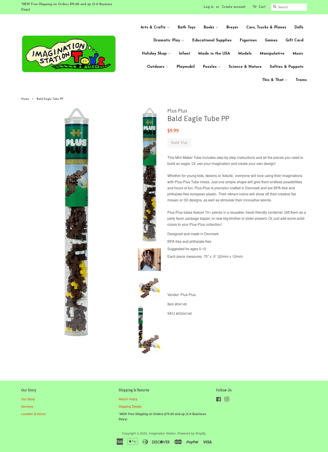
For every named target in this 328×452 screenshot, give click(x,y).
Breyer (232, 27)
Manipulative (272, 53)
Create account (233, 7)
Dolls (298, 27)
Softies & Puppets (286, 67)
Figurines (248, 40)
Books (209, 27)
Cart (262, 7)
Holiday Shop (155, 53)
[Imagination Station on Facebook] (218, 400)
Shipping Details (130, 406)
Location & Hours (33, 413)
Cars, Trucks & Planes (266, 27)
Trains (301, 80)
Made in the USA (214, 53)
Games (271, 40)
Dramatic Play (167, 40)
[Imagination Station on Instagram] (226, 400)
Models (245, 53)
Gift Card (294, 40)
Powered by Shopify (192, 433)
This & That (273, 80)
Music (298, 53)
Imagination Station (162, 433)
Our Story (28, 399)
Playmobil (185, 67)
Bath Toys (186, 27)
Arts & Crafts (154, 27)
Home (25, 99)
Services (27, 406)
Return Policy (128, 399)
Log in (209, 7)
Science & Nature (245, 67)
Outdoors (156, 67)
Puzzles (210, 67)
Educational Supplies (212, 40)
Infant (184, 53)
